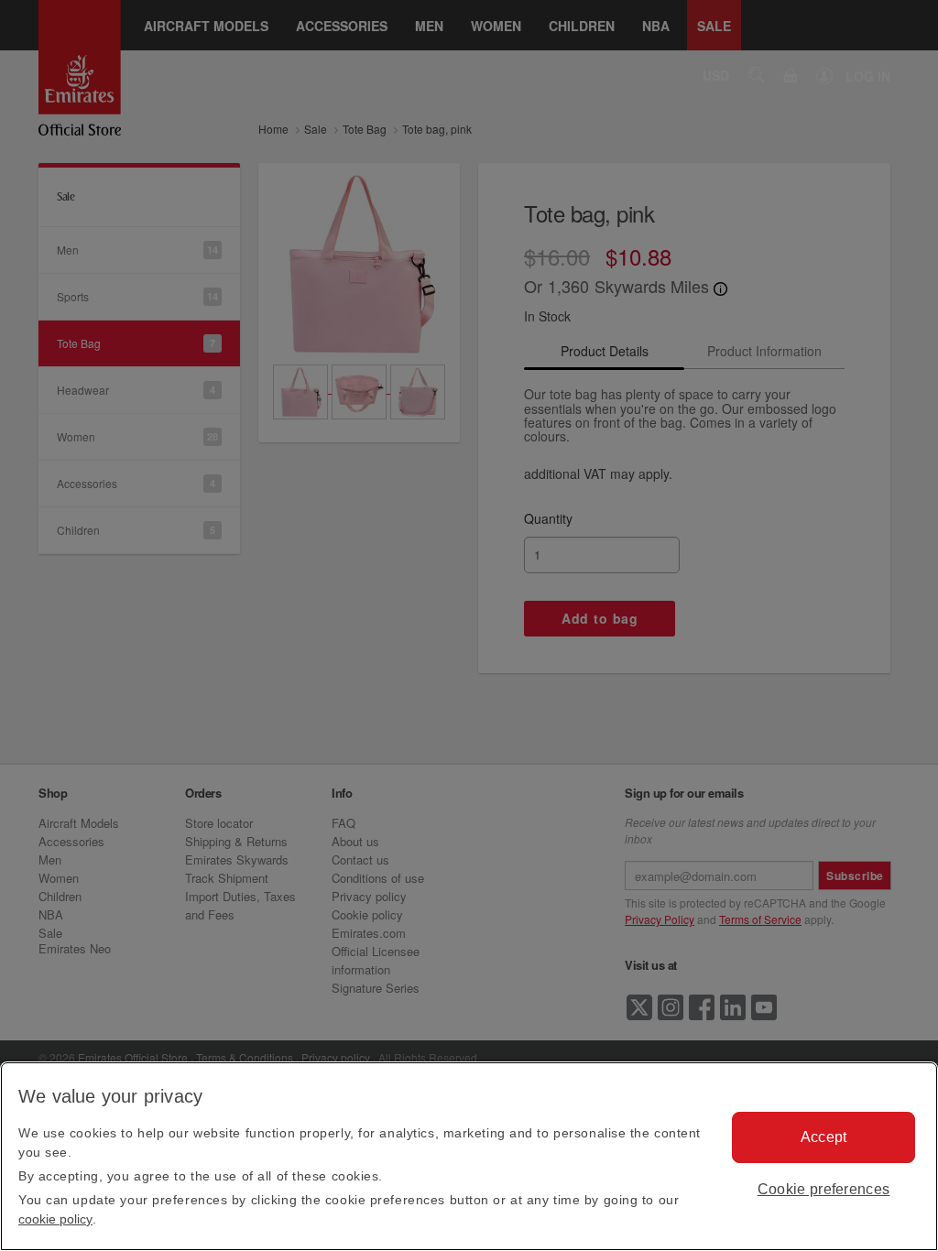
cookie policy (55, 1219)
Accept (824, 1137)
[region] (469, 1156)
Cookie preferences (824, 1189)
